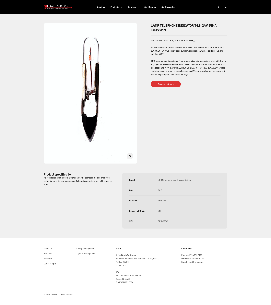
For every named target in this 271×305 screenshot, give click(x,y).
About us (101, 7)
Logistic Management (86, 253)
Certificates (150, 7)
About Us (48, 248)
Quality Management (85, 248)
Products (115, 7)
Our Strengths (168, 7)
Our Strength (50, 263)
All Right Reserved (65, 294)
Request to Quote (166, 84)
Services (132, 7)
